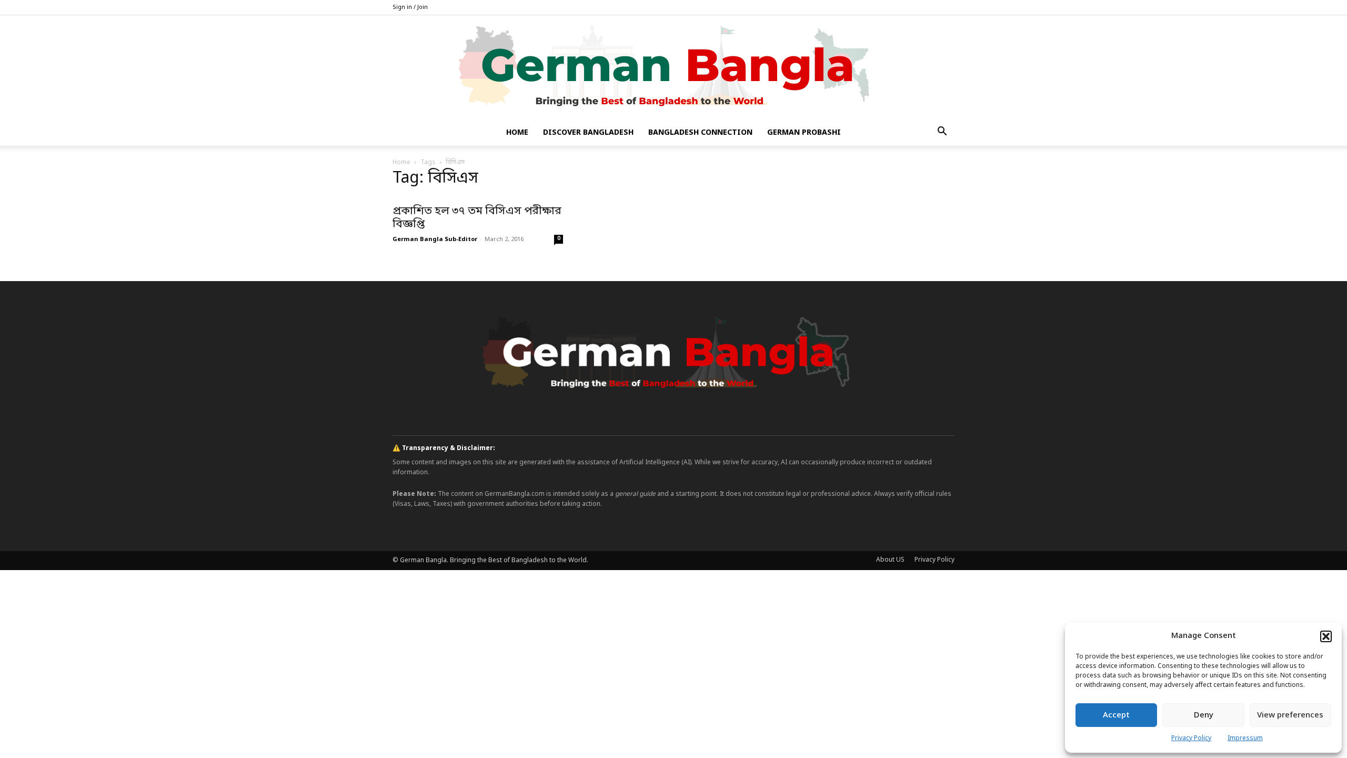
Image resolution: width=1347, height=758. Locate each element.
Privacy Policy (1191, 738)
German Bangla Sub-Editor (435, 239)
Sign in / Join (410, 7)
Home (517, 133)
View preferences (1290, 715)
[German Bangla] (673, 68)
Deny (1203, 715)
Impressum (1245, 738)
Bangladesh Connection (700, 133)
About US (890, 560)
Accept (1116, 715)
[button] (1326, 636)
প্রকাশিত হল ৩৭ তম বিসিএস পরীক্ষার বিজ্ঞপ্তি (477, 218)
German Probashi (804, 133)
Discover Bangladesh (588, 133)
